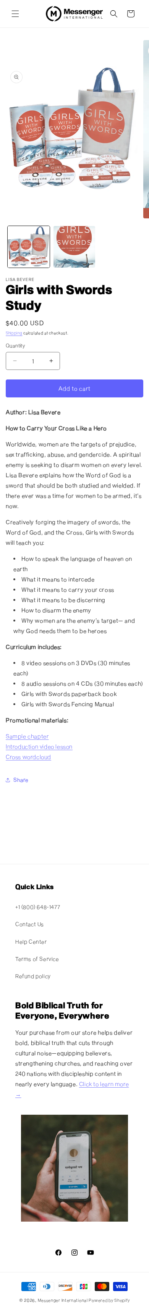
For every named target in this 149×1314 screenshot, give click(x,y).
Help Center (31, 941)
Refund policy (33, 976)
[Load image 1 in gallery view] (29, 247)
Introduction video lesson (39, 746)
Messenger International (63, 1300)
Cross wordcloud (28, 756)
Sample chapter (27, 736)
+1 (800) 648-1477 (37, 907)
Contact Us (29, 924)
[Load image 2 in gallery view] (74, 247)
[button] (15, 13)
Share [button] (21, 779)
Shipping (14, 333)
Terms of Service (37, 959)
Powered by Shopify (109, 1300)
